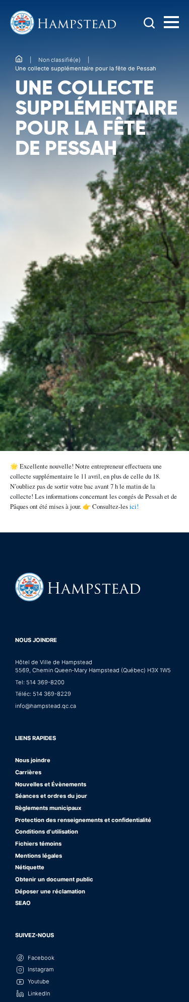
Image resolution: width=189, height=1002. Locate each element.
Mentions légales (38, 855)
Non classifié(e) (59, 59)
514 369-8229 (52, 693)
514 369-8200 (45, 682)
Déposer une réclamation (50, 891)
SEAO (23, 902)
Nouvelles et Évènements (50, 784)
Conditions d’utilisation (46, 831)
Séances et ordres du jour (51, 795)
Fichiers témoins (38, 843)
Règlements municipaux (48, 807)
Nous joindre (36, 640)
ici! (134, 506)
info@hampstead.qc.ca (45, 705)
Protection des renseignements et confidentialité (83, 820)
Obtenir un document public (54, 879)
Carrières (28, 772)
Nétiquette (29, 867)
